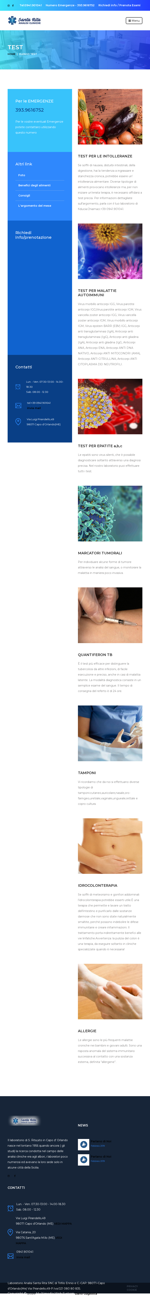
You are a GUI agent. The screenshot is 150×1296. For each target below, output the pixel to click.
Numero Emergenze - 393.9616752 (70, 5)
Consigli (24, 195)
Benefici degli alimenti (34, 185)
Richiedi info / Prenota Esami (119, 5)
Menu (135, 20)
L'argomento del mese (34, 205)
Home (11, 54)
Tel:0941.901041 (31, 5)
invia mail (34, 408)
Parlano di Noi (101, 1141)
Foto (21, 175)
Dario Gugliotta (86, 1293)
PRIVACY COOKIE (132, 1288)
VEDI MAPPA (63, 1223)
